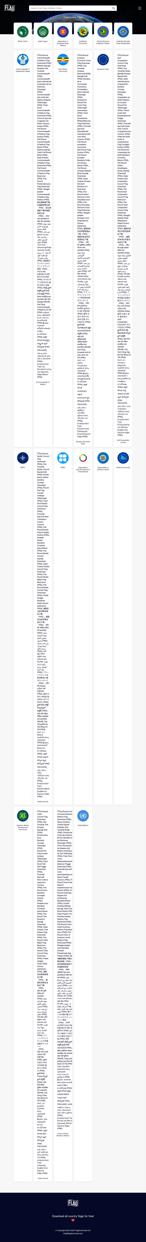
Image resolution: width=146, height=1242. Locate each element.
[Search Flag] (113, 8)
